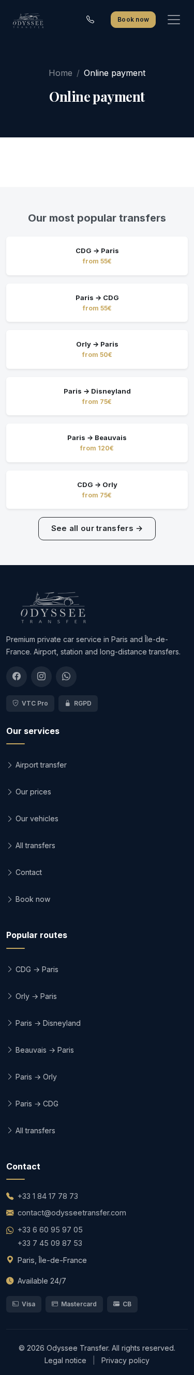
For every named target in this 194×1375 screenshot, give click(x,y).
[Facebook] (16, 676)
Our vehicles (35, 818)
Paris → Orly (35, 1076)
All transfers (34, 845)
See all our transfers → (97, 528)
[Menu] (174, 19)
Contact (27, 872)
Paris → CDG (35, 1103)
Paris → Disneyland (47, 1023)
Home (60, 73)
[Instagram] (41, 676)
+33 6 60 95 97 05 (50, 1229)
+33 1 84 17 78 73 (48, 1196)
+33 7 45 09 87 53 (50, 1243)
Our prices (32, 791)
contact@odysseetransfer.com (72, 1212)
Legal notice (66, 1360)
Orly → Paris (35, 996)
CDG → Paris (35, 969)
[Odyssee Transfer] (28, 20)
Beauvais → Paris (43, 1049)
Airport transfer (40, 764)
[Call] (90, 20)
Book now (133, 19)
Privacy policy (125, 1360)
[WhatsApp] (66, 676)
